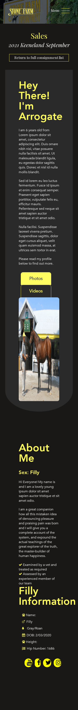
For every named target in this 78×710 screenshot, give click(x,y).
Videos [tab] (36, 291)
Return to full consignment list (39, 57)
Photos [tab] (36, 279)
